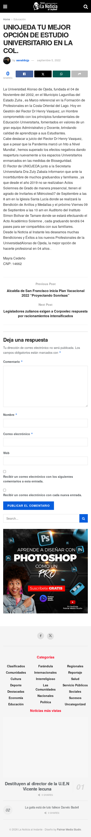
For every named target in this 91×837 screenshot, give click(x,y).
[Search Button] (86, 6)
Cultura (16, 679)
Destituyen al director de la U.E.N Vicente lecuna (37, 786)
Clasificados (16, 666)
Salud (75, 679)
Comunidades (16, 672)
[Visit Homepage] (45, 6)
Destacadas (15, 691)
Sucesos (75, 698)
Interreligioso (45, 679)
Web (6, 453)
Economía (16, 698)
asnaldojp (22, 60)
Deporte (16, 685)
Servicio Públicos (75, 685)
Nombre (10, 414)
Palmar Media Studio (69, 829)
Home (6, 19)
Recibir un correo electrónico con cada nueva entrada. (42, 495)
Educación (20, 19)
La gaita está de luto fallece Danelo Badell (52, 807)
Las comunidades (46, 687)
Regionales (75, 666)
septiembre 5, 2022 (49, 60)
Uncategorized (75, 704)
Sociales (75, 691)
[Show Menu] (5, 6)
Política (45, 702)
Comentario (13, 361)
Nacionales (45, 696)
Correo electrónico (18, 434)
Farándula (45, 666)
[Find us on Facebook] (40, 635)
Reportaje (75, 672)
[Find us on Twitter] (50, 636)
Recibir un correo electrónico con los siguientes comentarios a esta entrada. (38, 478)
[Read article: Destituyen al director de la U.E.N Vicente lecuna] (45, 747)
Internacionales (45, 672)
